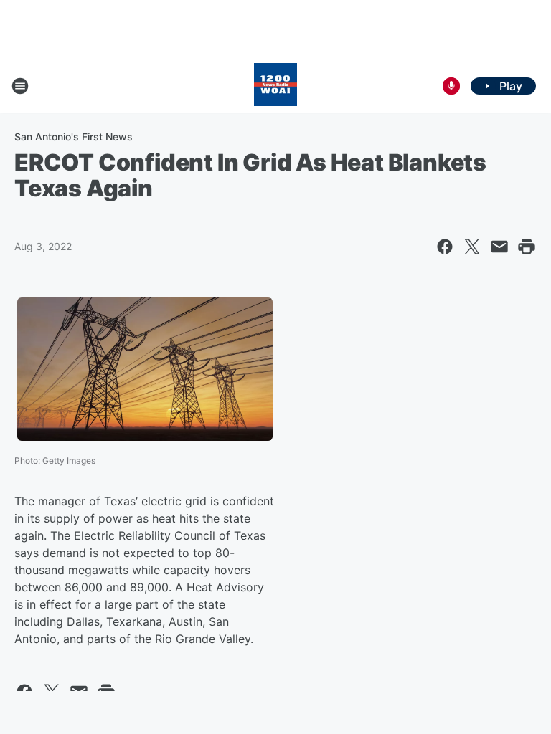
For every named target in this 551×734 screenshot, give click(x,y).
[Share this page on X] (472, 247)
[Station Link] (275, 86)
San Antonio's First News (73, 136)
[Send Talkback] (451, 86)
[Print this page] (527, 247)
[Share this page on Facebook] (445, 247)
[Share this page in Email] (499, 247)
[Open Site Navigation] (20, 86)
